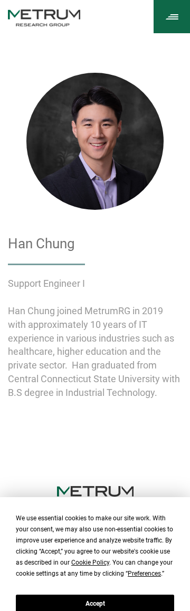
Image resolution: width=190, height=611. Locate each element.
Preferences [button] (144, 573)
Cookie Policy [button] (90, 562)
